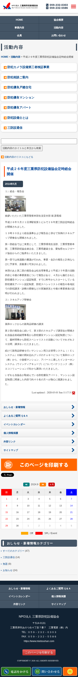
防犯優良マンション (20, 97)
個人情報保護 (58, 596)
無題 (5, 563)
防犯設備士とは (17, 117)
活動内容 (58, 27)
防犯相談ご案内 (17, 77)
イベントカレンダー (19, 596)
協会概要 (58, 19)
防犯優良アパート (19, 107)
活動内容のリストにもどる (18, 157)
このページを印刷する (39, 652)
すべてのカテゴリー (13, 550)
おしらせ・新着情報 (19, 588)
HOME (19, 19)
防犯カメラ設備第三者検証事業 (28, 67)
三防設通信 (14, 127)
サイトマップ (58, 604)
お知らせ (7, 570)
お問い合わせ (58, 35)
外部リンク (19, 604)
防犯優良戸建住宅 (19, 87)
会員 (19, 35)
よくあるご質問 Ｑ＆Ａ (58, 588)
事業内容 (19, 27)
